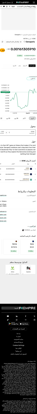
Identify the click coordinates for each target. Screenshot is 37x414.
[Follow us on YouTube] (4, 6)
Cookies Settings (18, 345)
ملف (19, 65)
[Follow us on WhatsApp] (7, 6)
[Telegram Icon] (23, 320)
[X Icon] (32, 316)
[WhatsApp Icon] (14, 320)
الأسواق (25, 65)
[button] (34, 2)
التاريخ (14, 65)
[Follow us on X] (10, 6)
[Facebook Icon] (23, 316)
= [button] (6, 132)
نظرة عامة (32, 65)
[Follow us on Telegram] (1, 6)
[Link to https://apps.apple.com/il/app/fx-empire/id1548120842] (24, 324)
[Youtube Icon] (5, 316)
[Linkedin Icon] (14, 316)
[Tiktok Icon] (5, 320)
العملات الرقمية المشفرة (29, 34)
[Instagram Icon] (32, 320)
